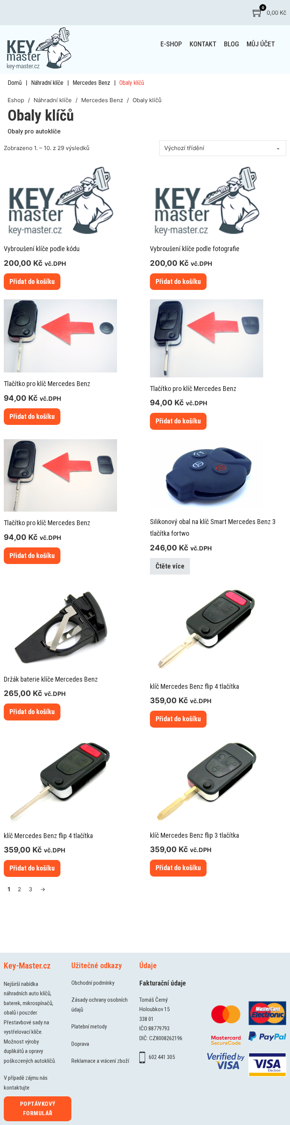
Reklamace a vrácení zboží (100, 1061)
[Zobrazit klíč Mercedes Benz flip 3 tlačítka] (206, 779)
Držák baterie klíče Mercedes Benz (51, 679)
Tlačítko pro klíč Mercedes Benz (47, 384)
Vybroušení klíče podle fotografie (194, 249)
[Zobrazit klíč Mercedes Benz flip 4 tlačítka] (206, 629)
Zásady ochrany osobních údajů (99, 1004)
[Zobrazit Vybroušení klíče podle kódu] (60, 200)
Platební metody (89, 1026)
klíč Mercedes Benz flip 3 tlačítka (194, 835)
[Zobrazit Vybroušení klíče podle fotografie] (206, 200)
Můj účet (261, 44)
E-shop (171, 44)
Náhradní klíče (47, 82)
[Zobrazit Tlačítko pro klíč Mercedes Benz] (60, 335)
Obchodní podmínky (92, 982)
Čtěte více (170, 566)
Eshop (16, 100)
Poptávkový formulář (38, 1108)
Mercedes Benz (91, 82)
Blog (231, 44)
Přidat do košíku (32, 281)
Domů (15, 82)
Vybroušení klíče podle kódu (42, 249)
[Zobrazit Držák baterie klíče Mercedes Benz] (60, 625)
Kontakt (203, 44)
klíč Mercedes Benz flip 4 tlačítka (194, 686)
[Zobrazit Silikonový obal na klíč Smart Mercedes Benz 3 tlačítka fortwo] (206, 474)
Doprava (80, 1044)
